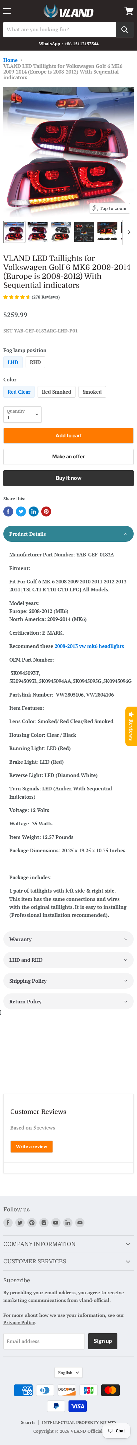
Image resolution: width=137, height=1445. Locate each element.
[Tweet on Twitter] (21, 511)
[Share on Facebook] (8, 511)
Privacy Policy (19, 1322)
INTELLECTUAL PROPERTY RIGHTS (79, 1422)
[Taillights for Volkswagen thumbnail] (14, 232)
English (65, 1372)
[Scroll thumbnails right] (127, 232)
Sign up (102, 1341)
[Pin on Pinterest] (46, 511)
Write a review (31, 1146)
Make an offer (68, 457)
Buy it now (68, 478)
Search (28, 1422)
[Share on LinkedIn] (34, 511)
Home (10, 60)
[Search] (125, 29)
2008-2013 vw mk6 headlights (89, 646)
